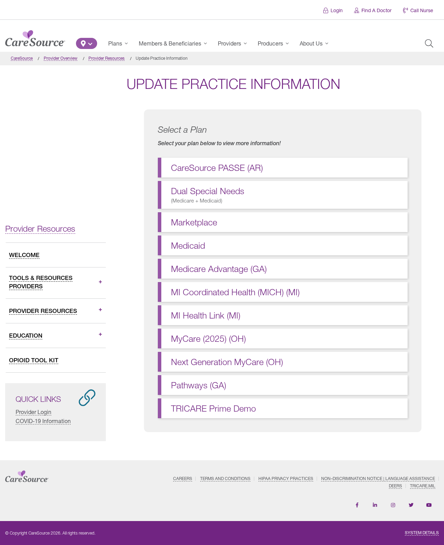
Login (337, 10)
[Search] (429, 43)
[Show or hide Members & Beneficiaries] (207, 43)
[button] (86, 43)
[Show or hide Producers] (289, 43)
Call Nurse (421, 10)
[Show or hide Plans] (128, 43)
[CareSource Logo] (35, 36)
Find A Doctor (376, 10)
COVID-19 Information (43, 421)
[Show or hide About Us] (329, 43)
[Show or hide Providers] (247, 43)
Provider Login (33, 411)
